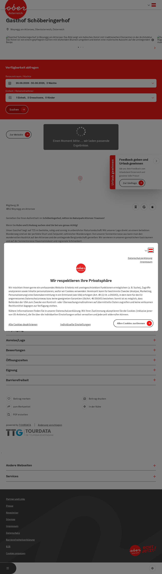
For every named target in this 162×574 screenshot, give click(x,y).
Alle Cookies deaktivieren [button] (23, 324)
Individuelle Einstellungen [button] (75, 324)
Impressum (146, 261)
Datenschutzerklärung (140, 258)
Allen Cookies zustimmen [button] (131, 323)
